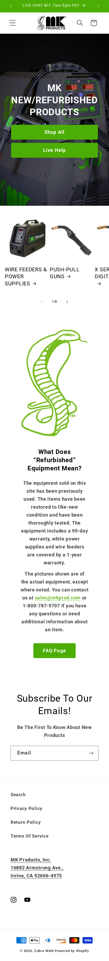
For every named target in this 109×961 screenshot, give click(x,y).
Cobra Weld (44, 951)
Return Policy (26, 822)
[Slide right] (67, 302)
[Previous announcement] (10, 6)
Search (18, 794)
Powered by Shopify (72, 951)
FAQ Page (54, 650)
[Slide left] (42, 302)
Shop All (54, 132)
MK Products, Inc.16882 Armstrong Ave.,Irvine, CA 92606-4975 (37, 867)
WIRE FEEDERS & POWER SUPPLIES (26, 276)
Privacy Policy (27, 808)
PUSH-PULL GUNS (64, 273)
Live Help (54, 150)
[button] (13, 23)
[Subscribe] (91, 753)
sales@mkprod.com (58, 597)
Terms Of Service (30, 836)
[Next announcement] (98, 6)
